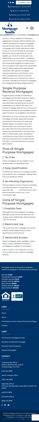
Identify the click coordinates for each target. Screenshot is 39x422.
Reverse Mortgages (9, 350)
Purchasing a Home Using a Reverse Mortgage (19, 321)
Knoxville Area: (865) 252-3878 (20, 19)
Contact (4, 325)
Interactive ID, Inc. (31, 419)
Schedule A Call (24, 3)
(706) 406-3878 (7, 379)
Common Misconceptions (11, 346)
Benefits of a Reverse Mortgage (13, 342)
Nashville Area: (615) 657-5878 (20, 15)
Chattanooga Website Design (12, 419)
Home (4, 313)
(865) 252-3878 (7, 401)
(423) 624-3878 (7, 371)
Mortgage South (12, 250)
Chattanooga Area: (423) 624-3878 (20, 6)
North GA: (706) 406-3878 (20, 11)
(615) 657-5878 (7, 392)
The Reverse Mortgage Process (13, 338)
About (4, 317)
